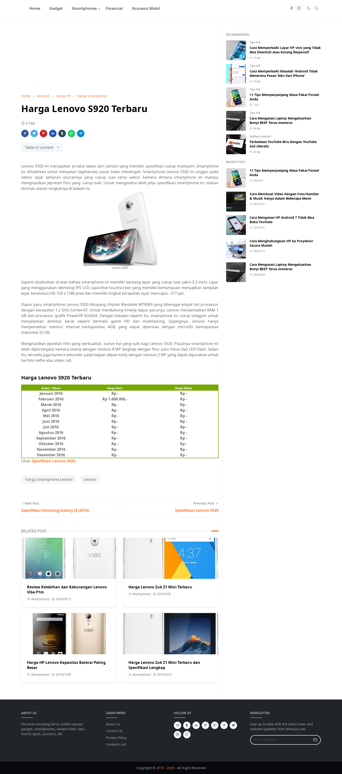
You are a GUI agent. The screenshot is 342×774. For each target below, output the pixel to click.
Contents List (116, 744)
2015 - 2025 (165, 768)
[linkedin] (196, 725)
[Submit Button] (315, 740)
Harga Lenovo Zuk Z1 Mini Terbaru (160, 587)
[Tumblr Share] (62, 133)
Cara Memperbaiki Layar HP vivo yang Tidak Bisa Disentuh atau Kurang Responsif (285, 49)
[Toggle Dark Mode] (308, 8)
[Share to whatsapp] (71, 133)
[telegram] (177, 725)
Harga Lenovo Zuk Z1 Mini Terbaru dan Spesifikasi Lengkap (164, 665)
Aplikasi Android (260, 136)
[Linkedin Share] (53, 133)
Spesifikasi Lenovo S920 (53, 461)
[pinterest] (205, 725)
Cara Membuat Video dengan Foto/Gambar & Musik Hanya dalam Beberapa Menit (284, 196)
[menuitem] (35, 8)
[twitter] (233, 725)
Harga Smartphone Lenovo (49, 479)
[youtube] (214, 725)
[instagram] (299, 8)
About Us (113, 724)
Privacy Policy (116, 737)
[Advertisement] (119, 55)
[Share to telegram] (80, 133)
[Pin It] (43, 133)
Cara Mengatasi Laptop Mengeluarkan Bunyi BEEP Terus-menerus (280, 120)
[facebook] (291, 8)
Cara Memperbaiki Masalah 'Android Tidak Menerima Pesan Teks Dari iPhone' (284, 73)
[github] (187, 734)
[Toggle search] (316, 8)
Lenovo (90, 479)
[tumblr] (187, 725)
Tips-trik (255, 42)
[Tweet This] (34, 133)
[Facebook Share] (25, 133)
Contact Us (114, 731)
